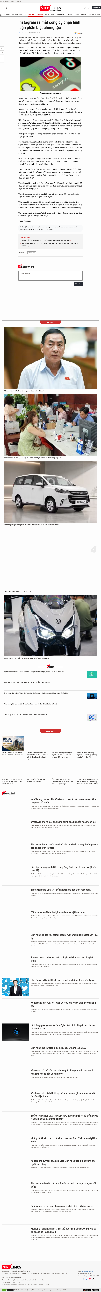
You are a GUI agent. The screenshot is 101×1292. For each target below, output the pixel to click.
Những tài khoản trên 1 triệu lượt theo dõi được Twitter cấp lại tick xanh (64, 1140)
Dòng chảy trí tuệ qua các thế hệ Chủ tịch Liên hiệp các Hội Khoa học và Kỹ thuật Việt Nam (88, 782)
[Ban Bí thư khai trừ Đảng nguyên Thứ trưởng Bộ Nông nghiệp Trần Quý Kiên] (88, 743)
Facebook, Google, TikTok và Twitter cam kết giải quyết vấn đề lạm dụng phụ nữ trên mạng (50, 245)
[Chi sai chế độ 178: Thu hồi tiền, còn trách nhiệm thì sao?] (50, 358)
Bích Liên (24, 33)
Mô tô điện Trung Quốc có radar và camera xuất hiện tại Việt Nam (27, 658)
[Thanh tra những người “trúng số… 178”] (50, 559)
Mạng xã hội (9, 793)
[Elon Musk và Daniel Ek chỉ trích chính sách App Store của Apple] (15, 987)
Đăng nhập (96, 7)
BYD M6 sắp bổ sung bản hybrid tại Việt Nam (36, 781)
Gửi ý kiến (78, 284)
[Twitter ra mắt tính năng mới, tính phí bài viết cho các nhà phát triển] (15, 964)
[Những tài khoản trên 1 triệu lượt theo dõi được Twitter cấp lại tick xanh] (15, 1145)
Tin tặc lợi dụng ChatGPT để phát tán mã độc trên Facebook (25, 715)
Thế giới (69, 14)
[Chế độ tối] (89, 8)
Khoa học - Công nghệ (35, 14)
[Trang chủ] (1, 15)
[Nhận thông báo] (85, 8)
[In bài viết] (71, 33)
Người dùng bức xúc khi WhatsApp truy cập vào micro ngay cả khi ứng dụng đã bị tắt (34, 672)
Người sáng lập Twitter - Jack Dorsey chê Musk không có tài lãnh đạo (63, 1004)
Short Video (61, 14)
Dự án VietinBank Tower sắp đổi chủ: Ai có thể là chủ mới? (12, 754)
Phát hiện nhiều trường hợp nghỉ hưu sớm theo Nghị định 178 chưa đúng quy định (33, 458)
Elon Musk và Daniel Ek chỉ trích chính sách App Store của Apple (63, 979)
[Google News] (78, 33)
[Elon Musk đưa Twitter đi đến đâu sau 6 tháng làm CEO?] (15, 1055)
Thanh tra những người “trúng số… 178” (18, 591)
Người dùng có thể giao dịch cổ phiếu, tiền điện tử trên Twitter (62, 1205)
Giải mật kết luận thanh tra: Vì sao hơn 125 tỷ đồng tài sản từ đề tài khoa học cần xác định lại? (37, 756)
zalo (86, 1279)
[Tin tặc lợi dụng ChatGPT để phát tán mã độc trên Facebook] (92, 717)
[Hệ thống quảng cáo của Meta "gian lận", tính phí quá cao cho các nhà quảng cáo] (15, 1032)
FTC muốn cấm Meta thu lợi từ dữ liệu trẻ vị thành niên (58, 912)
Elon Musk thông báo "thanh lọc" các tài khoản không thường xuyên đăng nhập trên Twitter (36, 693)
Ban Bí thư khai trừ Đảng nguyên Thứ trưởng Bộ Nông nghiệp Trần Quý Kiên (87, 755)
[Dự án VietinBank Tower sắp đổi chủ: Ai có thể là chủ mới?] (13, 743)
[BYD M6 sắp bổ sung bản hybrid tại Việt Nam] (38, 770)
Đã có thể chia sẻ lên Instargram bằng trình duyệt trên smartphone (45, 240)
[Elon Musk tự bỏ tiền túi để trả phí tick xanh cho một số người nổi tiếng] (15, 1190)
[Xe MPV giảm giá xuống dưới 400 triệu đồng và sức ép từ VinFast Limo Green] (50, 492)
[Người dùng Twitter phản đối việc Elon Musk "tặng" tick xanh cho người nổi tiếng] (15, 1168)
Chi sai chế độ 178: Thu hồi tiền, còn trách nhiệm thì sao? (24, 391)
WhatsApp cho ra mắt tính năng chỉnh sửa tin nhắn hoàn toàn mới (27, 682)
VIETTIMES (50, 8)
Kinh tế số (22, 14)
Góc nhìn (15, 14)
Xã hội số (7, 14)
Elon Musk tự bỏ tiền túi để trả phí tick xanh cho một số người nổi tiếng (63, 1185)
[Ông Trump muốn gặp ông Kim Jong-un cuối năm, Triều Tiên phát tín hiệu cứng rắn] (63, 770)
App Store (87, 1290)
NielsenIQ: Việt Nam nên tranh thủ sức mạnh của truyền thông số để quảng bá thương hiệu (63, 1230)
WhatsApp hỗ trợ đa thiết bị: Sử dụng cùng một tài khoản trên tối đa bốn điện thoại (63, 1094)
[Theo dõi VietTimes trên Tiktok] (93, 1279)
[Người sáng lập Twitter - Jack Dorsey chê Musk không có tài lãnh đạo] (15, 1010)
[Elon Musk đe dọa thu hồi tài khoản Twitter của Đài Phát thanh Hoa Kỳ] (15, 942)
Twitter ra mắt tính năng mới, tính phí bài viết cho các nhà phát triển (62, 959)
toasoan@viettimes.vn (88, 1271)
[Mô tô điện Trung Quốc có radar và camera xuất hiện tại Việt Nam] (50, 625)
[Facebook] (68, 33)
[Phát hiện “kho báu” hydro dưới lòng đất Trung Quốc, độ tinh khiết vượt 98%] (13, 770)
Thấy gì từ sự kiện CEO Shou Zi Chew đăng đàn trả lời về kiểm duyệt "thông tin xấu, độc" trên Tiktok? (64, 1117)
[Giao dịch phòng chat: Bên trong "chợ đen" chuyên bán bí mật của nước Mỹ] (92, 706)
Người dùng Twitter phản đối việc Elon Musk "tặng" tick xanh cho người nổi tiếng (63, 1162)
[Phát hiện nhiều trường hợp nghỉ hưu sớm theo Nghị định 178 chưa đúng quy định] (50, 425)
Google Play (95, 1290)
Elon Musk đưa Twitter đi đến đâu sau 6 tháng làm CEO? (58, 1047)
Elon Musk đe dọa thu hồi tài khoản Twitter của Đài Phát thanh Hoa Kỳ (64, 936)
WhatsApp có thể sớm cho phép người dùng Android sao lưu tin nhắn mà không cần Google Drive (62, 1072)
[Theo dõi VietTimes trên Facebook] (83, 1279)
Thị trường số (50, 14)
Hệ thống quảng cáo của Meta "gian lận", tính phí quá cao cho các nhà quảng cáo (63, 1027)
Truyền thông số (95, 14)
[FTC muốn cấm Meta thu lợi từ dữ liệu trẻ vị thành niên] (15, 919)
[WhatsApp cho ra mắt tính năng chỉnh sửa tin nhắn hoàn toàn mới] (92, 685)
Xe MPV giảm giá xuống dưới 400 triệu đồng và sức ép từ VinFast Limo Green (31, 525)
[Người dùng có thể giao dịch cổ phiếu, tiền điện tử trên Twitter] (15, 1213)
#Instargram (32, 253)
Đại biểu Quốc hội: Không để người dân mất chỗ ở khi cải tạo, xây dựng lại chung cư (62, 755)
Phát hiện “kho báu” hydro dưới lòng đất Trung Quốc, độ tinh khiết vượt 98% (13, 782)
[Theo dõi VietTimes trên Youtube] (90, 1279)
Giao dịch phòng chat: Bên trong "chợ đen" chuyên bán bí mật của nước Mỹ (30, 704)
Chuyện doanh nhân (80, 14)
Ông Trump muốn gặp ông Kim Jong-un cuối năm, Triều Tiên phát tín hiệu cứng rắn (62, 782)
